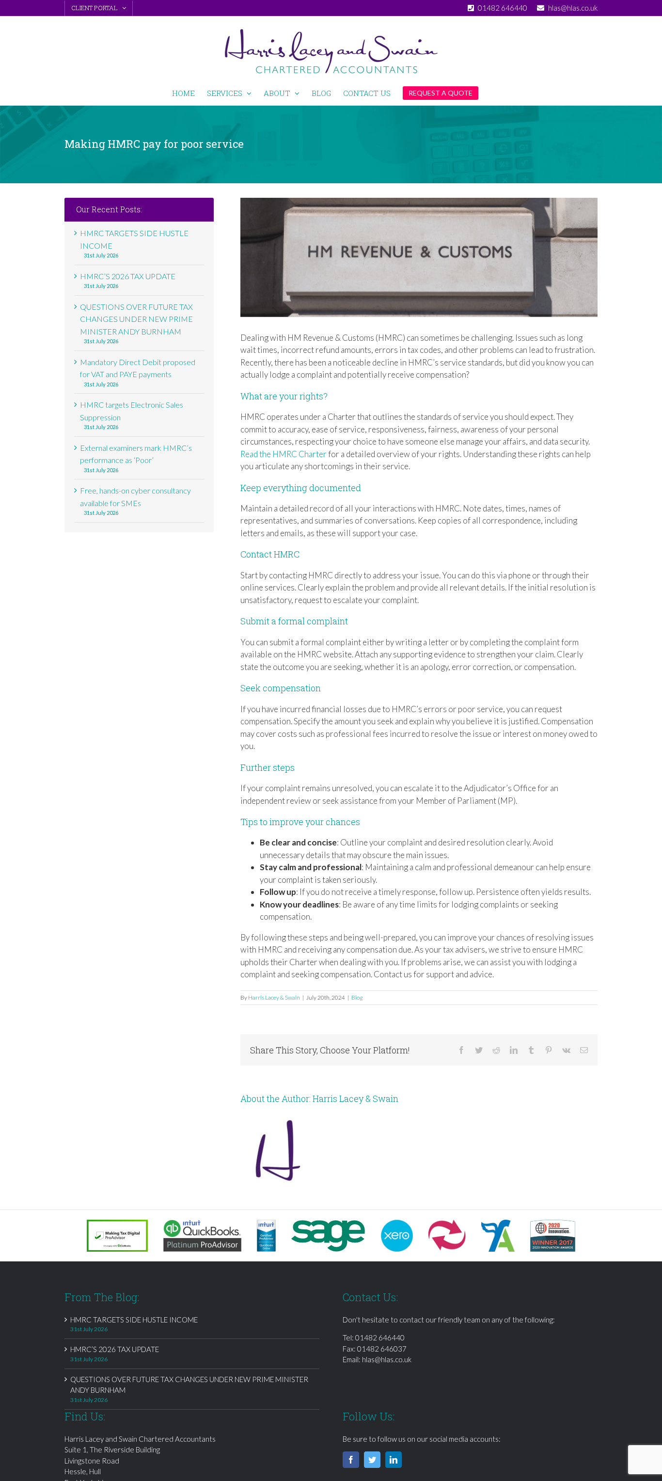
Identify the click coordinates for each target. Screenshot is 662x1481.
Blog (357, 997)
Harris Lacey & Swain (274, 997)
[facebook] (351, 1459)
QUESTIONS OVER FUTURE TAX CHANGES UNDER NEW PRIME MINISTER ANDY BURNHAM (136, 319)
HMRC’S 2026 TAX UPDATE (127, 276)
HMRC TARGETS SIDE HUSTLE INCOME (134, 1319)
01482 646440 (380, 1337)
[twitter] (372, 1459)
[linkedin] (393, 1459)
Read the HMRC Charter (283, 454)
